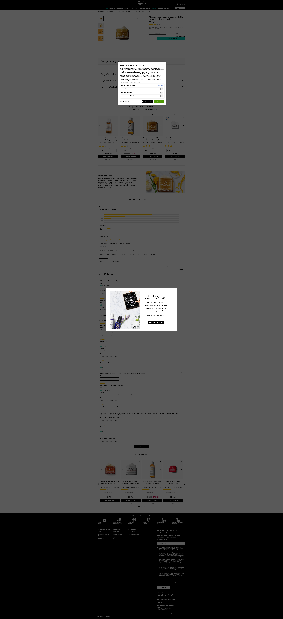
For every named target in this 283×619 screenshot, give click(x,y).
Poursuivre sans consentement (159, 63)
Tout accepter (159, 101)
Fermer (175, 290)
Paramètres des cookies (125, 101)
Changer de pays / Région (156, 322)
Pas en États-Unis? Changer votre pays (156, 315)
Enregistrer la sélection (147, 101)
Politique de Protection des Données (133, 82)
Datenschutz (123, 82)
